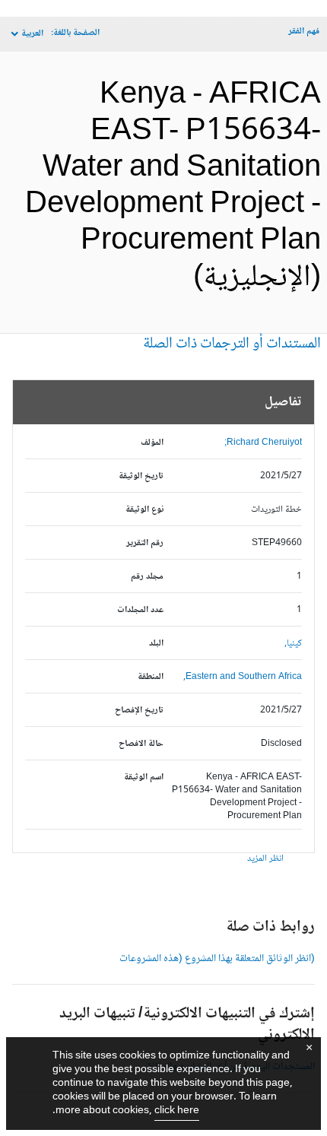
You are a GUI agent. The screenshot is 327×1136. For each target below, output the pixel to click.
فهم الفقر (303, 32)
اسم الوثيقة (144, 777)
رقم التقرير (145, 543)
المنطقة (151, 677)
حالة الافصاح (141, 744)
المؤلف (152, 442)
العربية (32, 34)
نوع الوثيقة (144, 509)
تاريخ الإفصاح (139, 710)
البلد (156, 643)
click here (176, 1111)
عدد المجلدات (140, 610)
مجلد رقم (147, 576)
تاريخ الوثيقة (141, 476)
